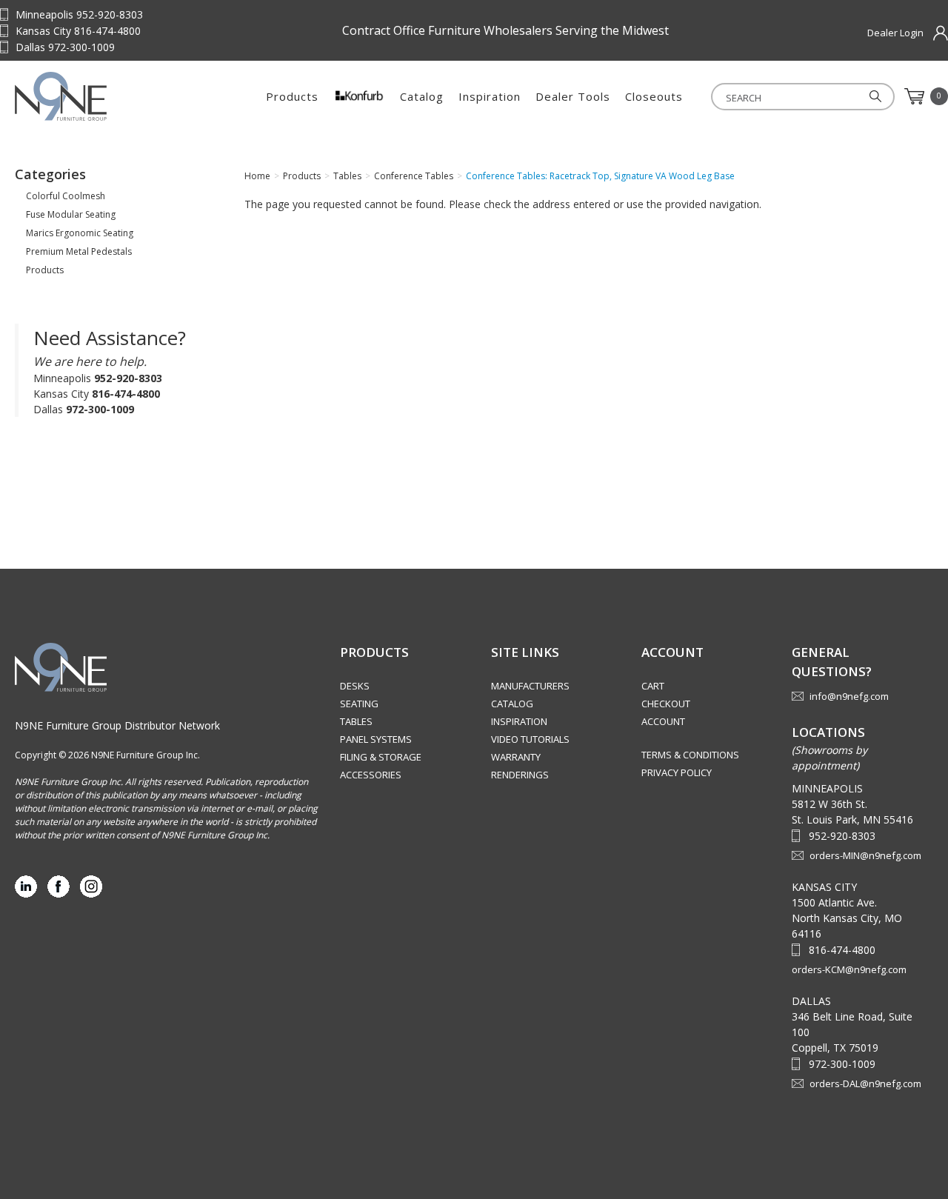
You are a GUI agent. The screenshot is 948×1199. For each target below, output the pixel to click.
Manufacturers (530, 685)
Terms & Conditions (690, 754)
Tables (356, 721)
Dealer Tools (572, 96)
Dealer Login (895, 32)
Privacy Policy (676, 772)
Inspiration (489, 96)
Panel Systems (376, 739)
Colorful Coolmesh (65, 196)
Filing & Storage (380, 757)
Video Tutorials (530, 739)
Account (663, 721)
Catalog (422, 96)
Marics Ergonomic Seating (79, 233)
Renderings (520, 774)
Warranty (516, 757)
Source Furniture (107, 96)
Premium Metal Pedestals (79, 251)
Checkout (665, 703)
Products (292, 96)
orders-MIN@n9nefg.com (865, 855)
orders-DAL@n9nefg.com (865, 1083)
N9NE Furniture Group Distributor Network (117, 725)
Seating (359, 703)
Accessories (370, 774)
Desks (355, 685)
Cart (652, 685)
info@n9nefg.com (849, 696)
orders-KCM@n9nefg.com (849, 969)
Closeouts (654, 96)
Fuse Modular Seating (71, 214)
